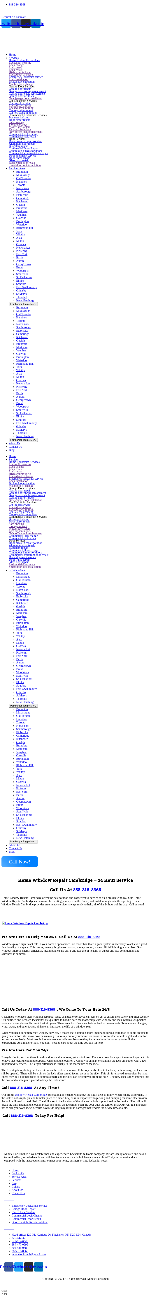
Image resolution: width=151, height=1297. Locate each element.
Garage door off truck (21, 96)
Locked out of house (21, 74)
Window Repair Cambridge (31, 1094)
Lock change (16, 65)
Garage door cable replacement (27, 93)
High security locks (20, 72)
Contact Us (15, 848)
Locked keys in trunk (21, 107)
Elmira (20, 280)
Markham (21, 211)
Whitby (20, 234)
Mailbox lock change (21, 84)
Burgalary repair (18, 146)
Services (14, 459)
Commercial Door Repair (23, 148)
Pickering (21, 250)
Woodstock (22, 270)
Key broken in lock (20, 129)
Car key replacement (21, 110)
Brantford (21, 208)
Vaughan (21, 214)
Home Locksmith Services (24, 60)
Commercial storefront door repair (28, 153)
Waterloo (21, 224)
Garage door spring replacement (27, 91)
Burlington (22, 221)
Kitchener (22, 201)
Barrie (19, 257)
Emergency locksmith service (26, 76)
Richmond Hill (25, 227)
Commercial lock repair (22, 136)
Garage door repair (20, 88)
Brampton (22, 171)
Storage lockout (18, 124)
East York (21, 254)
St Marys (21, 293)
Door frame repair (19, 157)
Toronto (20, 184)
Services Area (17, 570)
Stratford (21, 283)
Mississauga (23, 175)
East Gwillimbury (26, 287)
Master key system (19, 127)
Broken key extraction (22, 81)
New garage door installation (25, 98)
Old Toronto (23, 178)
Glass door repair (19, 160)
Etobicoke (22, 194)
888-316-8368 (87, 890)
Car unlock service (20, 103)
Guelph (20, 204)
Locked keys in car (20, 105)
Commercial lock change (23, 134)
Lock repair (15, 69)
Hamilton (21, 181)
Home (12, 456)
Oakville (21, 217)
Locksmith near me (20, 62)
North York (22, 188)
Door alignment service (22, 155)
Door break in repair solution (25, 141)
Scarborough (23, 191)
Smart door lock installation (25, 165)
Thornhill (21, 297)
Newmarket (23, 247)
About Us (14, 845)
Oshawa (21, 244)
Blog (12, 851)
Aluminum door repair (22, 143)
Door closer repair (19, 119)
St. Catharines (24, 277)
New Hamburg (25, 300)
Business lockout (19, 117)
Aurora (20, 260)
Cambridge (22, 198)
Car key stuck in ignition (23, 112)
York (19, 231)
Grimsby (21, 290)
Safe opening (16, 122)
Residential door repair (22, 162)
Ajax (19, 237)
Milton (20, 241)
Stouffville (22, 274)
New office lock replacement (25, 131)
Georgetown (23, 264)
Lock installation (18, 79)
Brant (19, 267)
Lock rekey (15, 67)
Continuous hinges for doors (25, 150)
